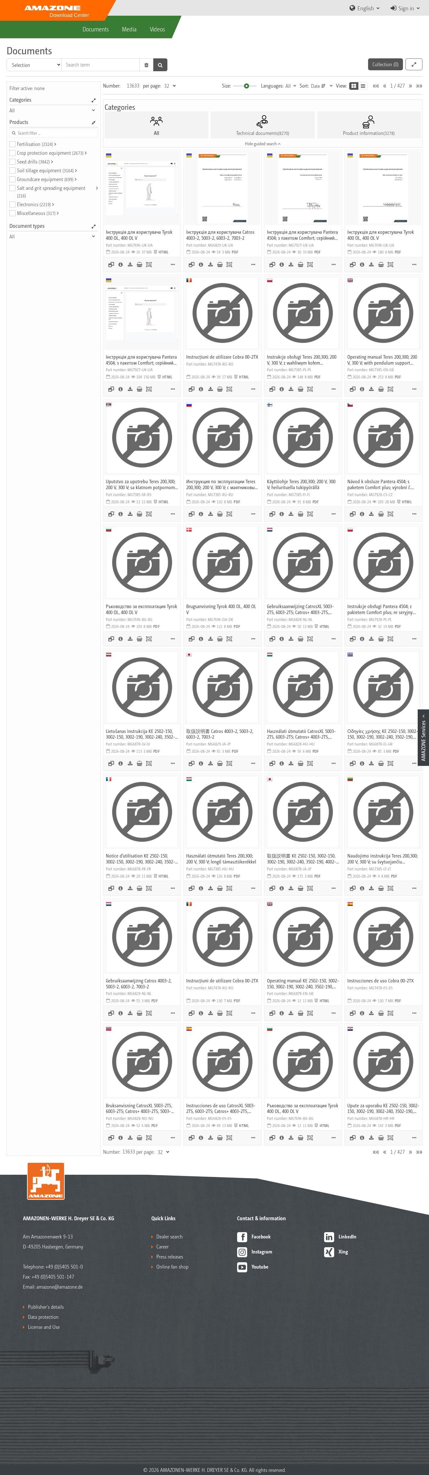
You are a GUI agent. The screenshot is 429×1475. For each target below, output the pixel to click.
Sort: (304, 85)
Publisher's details (46, 1306)
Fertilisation (35, 144)
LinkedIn (347, 1236)
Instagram (262, 1251)
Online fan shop (172, 1266)
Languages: (272, 85)
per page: (152, 85)
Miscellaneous (36, 213)
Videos (157, 29)
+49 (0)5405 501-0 (64, 1266)
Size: (226, 85)
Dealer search (169, 1236)
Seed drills (33, 161)
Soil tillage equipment (45, 170)
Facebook (261, 1236)
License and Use (44, 1326)
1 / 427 (397, 85)
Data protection (43, 1316)
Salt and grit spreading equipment (51, 191)
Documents (96, 29)
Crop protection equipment (50, 152)
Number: (111, 85)
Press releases (169, 1256)
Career (162, 1246)
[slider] (246, 85)
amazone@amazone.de (59, 1286)
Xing (343, 1251)
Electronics (34, 204)
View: (341, 85)
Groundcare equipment (45, 179)
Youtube (260, 1266)
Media (129, 29)
